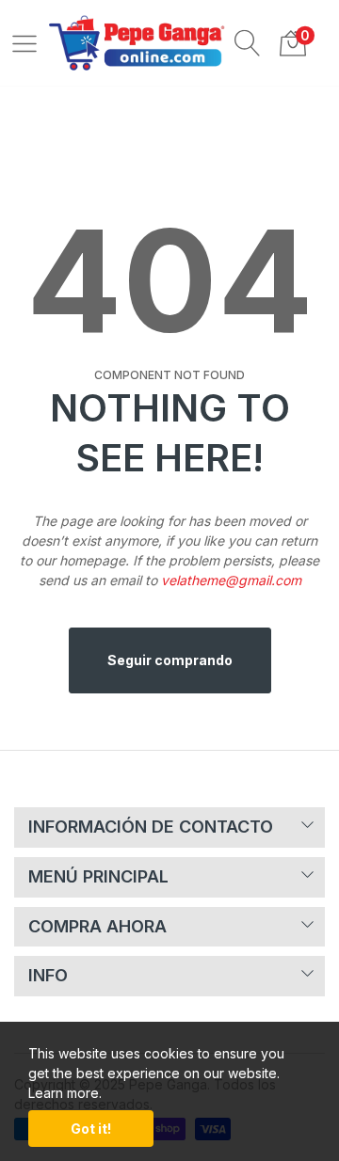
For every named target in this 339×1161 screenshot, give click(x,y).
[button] (247, 42)
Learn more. (65, 1093)
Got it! (91, 1129)
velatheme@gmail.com (231, 580)
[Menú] (24, 42)
